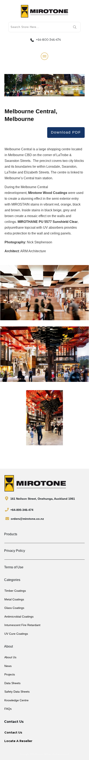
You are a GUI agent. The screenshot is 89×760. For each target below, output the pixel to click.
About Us (10, 657)
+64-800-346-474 (48, 40)
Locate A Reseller (18, 741)
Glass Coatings (14, 607)
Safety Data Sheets (17, 691)
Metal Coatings (14, 599)
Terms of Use (13, 567)
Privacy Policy (14, 550)
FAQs (8, 708)
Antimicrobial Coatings (19, 616)
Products (10, 534)
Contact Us (13, 732)
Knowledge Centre (16, 700)
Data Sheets (12, 683)
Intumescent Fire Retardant (22, 625)
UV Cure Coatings (16, 633)
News (8, 666)
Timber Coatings (15, 590)
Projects (9, 674)
